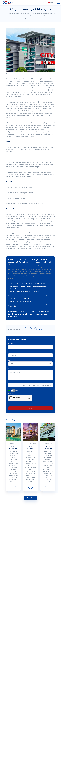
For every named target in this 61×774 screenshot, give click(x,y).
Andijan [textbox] (12, 363)
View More (30, 498)
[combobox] (30, 363)
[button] (50, 2)
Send (30, 408)
